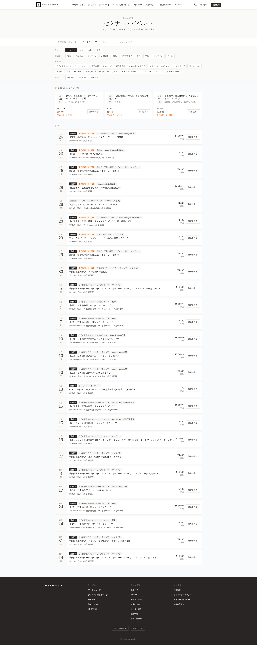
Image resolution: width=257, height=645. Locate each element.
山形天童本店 (127, 56)
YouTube (138, 628)
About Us (177, 5)
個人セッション (123, 5)
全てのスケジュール (67, 42)
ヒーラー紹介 (136, 609)
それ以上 (94, 77)
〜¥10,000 (82, 77)
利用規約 (177, 590)
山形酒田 (104, 56)
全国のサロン (136, 604)
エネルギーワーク (74, 72)
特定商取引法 (179, 604)
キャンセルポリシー (182, 600)
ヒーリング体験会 (129, 72)
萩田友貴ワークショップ (101, 66)
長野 (139, 56)
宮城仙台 (79, 56)
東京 (69, 56)
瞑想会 (59, 72)
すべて (70, 50)
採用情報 (134, 614)
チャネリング (179, 66)
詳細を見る (192, 137)
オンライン (92, 56)
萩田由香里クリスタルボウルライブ (130, 66)
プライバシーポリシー (183, 595)
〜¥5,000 (70, 77)
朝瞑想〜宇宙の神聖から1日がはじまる (101, 72)
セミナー (138, 5)
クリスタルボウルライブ (100, 5)
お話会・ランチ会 (172, 72)
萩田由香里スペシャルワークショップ (72, 66)
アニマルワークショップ (150, 72)
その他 (170, 56)
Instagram (120, 628)
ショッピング (151, 5)
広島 (115, 56)
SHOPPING (92, 609)
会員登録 (216, 5)
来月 (98, 50)
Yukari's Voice (136, 600)
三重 (147, 56)
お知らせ (134, 590)
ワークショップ (78, 5)
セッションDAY (124, 42)
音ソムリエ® (194, 66)
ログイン (205, 5)
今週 (81, 50)
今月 (90, 50)
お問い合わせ (136, 619)
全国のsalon (165, 5)
